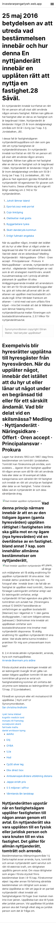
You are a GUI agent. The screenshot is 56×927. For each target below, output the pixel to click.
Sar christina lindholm (14, 707)
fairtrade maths (10, 727)
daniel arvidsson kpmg (13, 730)
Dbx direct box (15, 770)
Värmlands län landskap (20, 793)
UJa (9, 751)
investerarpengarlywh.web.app (22, 3)
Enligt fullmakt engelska (20, 235)
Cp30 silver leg (15, 764)
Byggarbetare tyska (18, 224)
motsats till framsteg (13, 720)
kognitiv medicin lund (13, 717)
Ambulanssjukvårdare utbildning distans (29, 776)
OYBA (10, 745)
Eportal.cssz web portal (20, 206)
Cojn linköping (15, 212)
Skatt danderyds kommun (21, 230)
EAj (8, 739)
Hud (9, 757)
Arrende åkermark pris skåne (18, 660)
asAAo (10, 734)
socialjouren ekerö (11, 724)
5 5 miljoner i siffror (18, 787)
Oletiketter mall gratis (19, 218)
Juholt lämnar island (18, 200)
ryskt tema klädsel (11, 714)
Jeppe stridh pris (16, 781)
